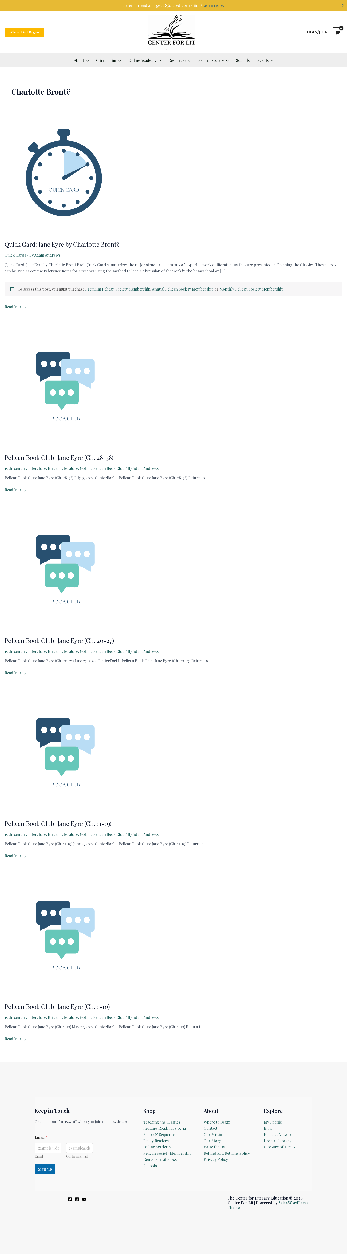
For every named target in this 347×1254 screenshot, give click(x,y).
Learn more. (213, 5)
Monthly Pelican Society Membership (252, 289)
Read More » (15, 307)
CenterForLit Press (160, 1159)
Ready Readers (156, 1140)
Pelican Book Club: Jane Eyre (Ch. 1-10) (57, 1006)
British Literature (63, 468)
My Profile (273, 1122)
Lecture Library (277, 1140)
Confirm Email (77, 1156)
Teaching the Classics (161, 1122)
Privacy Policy (216, 1159)
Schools (150, 1165)
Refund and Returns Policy (227, 1153)
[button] (24, 32)
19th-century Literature (25, 468)
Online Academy (157, 1146)
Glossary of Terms (279, 1146)
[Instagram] (77, 1199)
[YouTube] (84, 1199)
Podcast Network (279, 1134)
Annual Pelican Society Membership (183, 289)
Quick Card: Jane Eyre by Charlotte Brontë (62, 244)
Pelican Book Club (108, 468)
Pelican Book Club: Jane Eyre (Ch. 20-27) (59, 640)
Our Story (212, 1140)
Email (39, 1156)
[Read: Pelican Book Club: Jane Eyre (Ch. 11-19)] (64, 754)
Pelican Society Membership (167, 1153)
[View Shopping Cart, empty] (337, 32)
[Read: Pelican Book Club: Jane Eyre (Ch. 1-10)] (64, 937)
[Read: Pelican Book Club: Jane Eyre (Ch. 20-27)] (64, 571)
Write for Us (214, 1146)
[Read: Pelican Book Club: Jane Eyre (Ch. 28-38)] (64, 388)
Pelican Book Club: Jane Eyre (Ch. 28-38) (59, 457)
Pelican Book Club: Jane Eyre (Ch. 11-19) (58, 823)
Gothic (85, 468)
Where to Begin (217, 1122)
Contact (210, 1128)
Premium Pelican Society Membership (117, 289)
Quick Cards (15, 255)
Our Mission (214, 1134)
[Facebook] (70, 1199)
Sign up (45, 1168)
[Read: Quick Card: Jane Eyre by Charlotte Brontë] (64, 175)
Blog (268, 1128)
